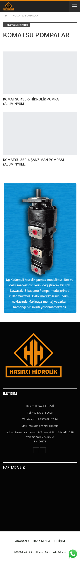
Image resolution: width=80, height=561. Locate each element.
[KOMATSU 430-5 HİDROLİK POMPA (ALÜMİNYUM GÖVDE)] (40, 72)
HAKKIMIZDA (41, 541)
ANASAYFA (22, 541)
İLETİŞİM (59, 541)
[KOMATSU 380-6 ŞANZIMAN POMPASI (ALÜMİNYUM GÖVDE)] (40, 133)
